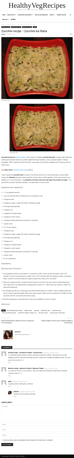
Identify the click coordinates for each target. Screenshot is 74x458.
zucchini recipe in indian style (57, 312)
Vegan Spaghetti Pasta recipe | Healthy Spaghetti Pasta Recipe (57, 322)
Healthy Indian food (16, 27)
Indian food (11, 15)
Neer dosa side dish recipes (9, 312)
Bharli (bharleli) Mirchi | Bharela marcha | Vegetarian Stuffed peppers (17, 322)
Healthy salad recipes (21, 170)
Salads (34, 27)
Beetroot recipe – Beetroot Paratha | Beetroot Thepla (26, 368)
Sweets (52, 15)
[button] (70, 15)
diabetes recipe (28, 310)
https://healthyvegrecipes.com (22, 334)
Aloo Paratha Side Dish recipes (14, 310)
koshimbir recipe (56, 310)
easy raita (36, 310)
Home (3, 15)
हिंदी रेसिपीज (13, 19)
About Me (5, 19)
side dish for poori (43, 312)
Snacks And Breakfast (41, 15)
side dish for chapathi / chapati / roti (27, 312)
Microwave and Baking (25, 15)
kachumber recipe (45, 310)
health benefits (20, 157)
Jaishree (3, 34)
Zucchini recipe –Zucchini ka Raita (24, 31)
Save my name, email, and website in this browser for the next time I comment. (28, 440)
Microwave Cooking (27, 27)
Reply (9, 362)
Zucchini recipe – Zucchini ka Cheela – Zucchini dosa (25, 352)
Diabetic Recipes (61, 15)
